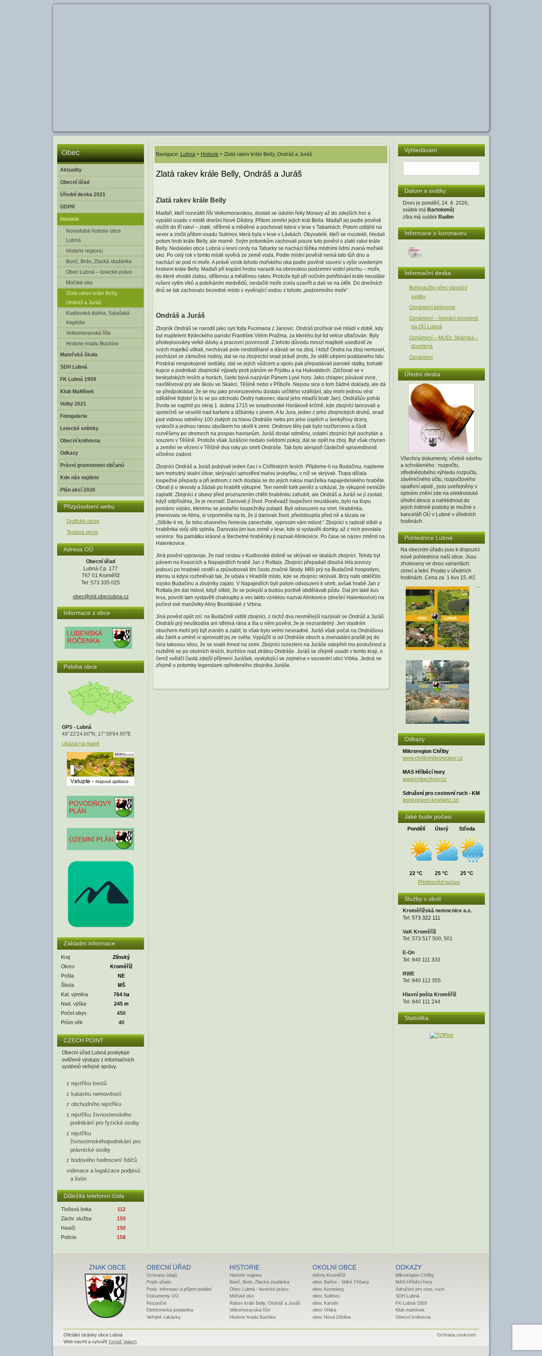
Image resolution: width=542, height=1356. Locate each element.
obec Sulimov (326, 1295)
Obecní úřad (74, 182)
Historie (69, 219)
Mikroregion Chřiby (414, 1275)
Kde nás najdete (79, 478)
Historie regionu (84, 251)
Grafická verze (83, 521)
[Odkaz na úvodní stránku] (105, 1318)
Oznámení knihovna (432, 307)
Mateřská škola (78, 355)
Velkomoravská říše (88, 333)
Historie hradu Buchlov (92, 344)
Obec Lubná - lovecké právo (259, 1289)
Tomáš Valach (122, 1341)
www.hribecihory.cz (425, 779)
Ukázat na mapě (81, 744)
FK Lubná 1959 (78, 379)
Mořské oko (79, 283)
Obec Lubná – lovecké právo (99, 272)
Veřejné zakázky (164, 1317)
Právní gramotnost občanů (92, 465)
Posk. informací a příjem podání (179, 1289)
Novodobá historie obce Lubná (93, 235)
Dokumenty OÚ (163, 1295)
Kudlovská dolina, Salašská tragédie (98, 317)
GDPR (67, 207)
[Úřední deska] (441, 451)
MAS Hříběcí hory (413, 1281)
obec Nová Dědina (331, 1317)
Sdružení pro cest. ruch (419, 1289)
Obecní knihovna (80, 441)
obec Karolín (325, 1303)
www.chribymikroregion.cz (433, 758)
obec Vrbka (324, 1309)
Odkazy (69, 453)
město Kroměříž (329, 1275)
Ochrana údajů (162, 1275)
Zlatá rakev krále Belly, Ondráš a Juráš (92, 298)
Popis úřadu (159, 1281)
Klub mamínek (410, 1309)
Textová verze (82, 532)
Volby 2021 (73, 404)
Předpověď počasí (439, 882)
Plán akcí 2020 (77, 490)
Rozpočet (156, 1303)
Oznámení (421, 357)
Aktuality (71, 170)
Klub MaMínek (77, 392)
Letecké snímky (79, 428)
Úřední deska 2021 (82, 194)
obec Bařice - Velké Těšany (340, 1281)
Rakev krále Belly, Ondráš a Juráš (265, 1303)
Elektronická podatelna (170, 1309)
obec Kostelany (328, 1289)
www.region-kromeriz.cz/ (431, 800)
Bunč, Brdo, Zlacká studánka (99, 261)
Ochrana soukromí (456, 1334)
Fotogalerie (73, 416)
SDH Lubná (73, 367)
